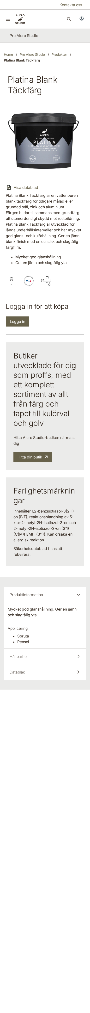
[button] (45, 594)
